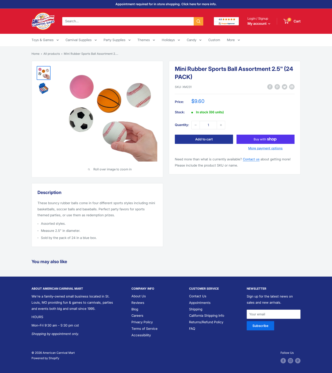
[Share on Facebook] (270, 87)
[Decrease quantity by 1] (196, 125)
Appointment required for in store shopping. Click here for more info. (166, 4)
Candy (192, 40)
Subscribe (260, 326)
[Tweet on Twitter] (284, 87)
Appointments (200, 303)
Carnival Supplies (79, 40)
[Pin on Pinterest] (277, 87)
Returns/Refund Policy (206, 322)
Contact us (251, 159)
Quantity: (182, 125)
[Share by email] (292, 87)
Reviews (137, 303)
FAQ (192, 329)
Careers (137, 315)
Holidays (169, 40)
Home (36, 54)
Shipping (195, 309)
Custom (214, 40)
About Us (138, 296)
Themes (144, 40)
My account (257, 24)
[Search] (198, 21)
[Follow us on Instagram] (290, 360)
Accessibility (141, 335)
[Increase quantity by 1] (221, 125)
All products (51, 54)
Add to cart (204, 139)
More (233, 40)
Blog (134, 309)
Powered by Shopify (45, 358)
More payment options (265, 148)
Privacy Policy (142, 322)
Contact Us (197, 296)
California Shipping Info (206, 315)
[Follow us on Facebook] (283, 360)
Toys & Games (43, 40)
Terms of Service (144, 329)
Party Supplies (115, 40)
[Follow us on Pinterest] (297, 360)
